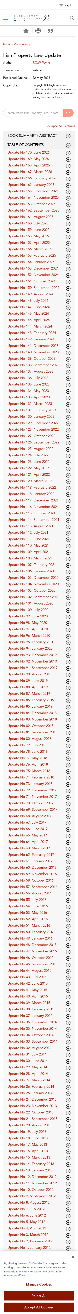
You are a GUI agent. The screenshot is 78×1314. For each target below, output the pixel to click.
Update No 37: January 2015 (29, 1016)
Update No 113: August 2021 (30, 526)
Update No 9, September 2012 (31, 1196)
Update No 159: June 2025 (28, 230)
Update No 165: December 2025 (32, 191)
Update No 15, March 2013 (28, 1157)
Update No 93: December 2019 (32, 655)
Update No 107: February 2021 (31, 565)
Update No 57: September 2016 (32, 887)
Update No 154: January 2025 (30, 262)
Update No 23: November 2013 (32, 1106)
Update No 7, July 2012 (26, 1209)
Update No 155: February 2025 (31, 255)
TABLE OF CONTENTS (25, 145)
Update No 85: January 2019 (29, 706)
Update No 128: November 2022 (33, 429)
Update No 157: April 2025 (28, 242)
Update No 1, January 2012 (29, 1247)
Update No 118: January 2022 (30, 494)
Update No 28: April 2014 (27, 1073)
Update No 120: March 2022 (29, 481)
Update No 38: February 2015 (30, 1009)
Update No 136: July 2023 (27, 378)
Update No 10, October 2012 (30, 1189)
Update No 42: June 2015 (27, 983)
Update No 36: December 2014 (32, 1022)
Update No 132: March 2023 (29, 403)
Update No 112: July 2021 (27, 532)
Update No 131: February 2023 (31, 410)
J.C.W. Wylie (41, 62)
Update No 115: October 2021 (31, 513)
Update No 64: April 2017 (27, 842)
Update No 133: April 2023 (28, 397)
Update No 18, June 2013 (27, 1138)
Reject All (39, 1296)
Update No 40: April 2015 (27, 996)
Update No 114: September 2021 (33, 519)
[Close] (73, 1257)
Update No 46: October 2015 (30, 958)
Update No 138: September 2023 (33, 365)
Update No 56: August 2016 (29, 893)
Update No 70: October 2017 (30, 803)
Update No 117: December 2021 (32, 500)
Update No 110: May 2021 (28, 545)
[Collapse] (68, 136)
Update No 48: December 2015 (32, 945)
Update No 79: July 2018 (26, 745)
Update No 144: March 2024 (29, 326)
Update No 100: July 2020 (27, 610)
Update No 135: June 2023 (28, 384)
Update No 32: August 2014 (29, 1048)
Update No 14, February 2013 (30, 1164)
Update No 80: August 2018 (29, 738)
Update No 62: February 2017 (30, 854)
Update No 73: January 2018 (29, 784)
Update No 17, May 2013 (27, 1144)
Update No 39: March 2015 (28, 1003)
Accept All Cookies (39, 1307)
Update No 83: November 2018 (32, 719)
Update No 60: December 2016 (32, 867)
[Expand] (68, 145)
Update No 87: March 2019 (28, 693)
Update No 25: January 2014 (29, 1093)
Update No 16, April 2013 (27, 1151)
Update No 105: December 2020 (32, 577)
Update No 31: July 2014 (26, 1054)
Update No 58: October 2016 (30, 880)
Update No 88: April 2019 (27, 687)
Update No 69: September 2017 (32, 809)
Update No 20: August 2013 (29, 1125)
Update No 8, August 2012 (28, 1202)
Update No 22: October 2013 (30, 1112)
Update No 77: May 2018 (27, 758)
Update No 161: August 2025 (30, 217)
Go (68, 113)
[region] (39, 1282)
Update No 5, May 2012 (26, 1222)
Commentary (22, 44)
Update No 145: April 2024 (28, 320)
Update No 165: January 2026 (30, 184)
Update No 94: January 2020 (29, 648)
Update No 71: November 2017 (32, 796)
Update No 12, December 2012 (32, 1177)
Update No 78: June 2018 (27, 751)
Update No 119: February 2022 (31, 487)
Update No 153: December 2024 (32, 268)
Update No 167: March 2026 (29, 172)
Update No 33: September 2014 (32, 1041)
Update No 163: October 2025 (31, 204)
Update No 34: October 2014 (30, 1035)
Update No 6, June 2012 (26, 1215)
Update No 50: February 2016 (30, 932)
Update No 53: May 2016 (27, 912)
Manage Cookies (39, 1284)
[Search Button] (72, 18)
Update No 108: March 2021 (29, 558)
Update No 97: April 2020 (27, 629)
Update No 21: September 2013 (32, 1119)
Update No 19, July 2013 (26, 1131)
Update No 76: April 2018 (27, 764)
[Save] (26, 30)
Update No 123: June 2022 (28, 461)
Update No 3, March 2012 (27, 1235)
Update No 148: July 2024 (27, 300)
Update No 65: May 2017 (27, 835)
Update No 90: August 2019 (29, 674)
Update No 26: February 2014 (30, 1086)
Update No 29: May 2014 (27, 1067)
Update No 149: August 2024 (30, 294)
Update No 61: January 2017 (29, 861)
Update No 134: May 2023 (28, 391)
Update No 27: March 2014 (28, 1080)
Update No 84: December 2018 (32, 713)
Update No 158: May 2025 (28, 236)
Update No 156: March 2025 (29, 249)
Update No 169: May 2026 (28, 159)
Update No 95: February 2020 (30, 642)
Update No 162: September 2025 (33, 210)
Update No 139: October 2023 (31, 358)
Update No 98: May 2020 (27, 623)
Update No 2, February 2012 (29, 1241)
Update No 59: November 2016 (32, 874)
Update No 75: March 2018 (28, 771)
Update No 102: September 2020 (33, 597)
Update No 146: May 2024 (28, 313)
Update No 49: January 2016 (29, 938)
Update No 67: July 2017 (26, 822)
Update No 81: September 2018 (32, 732)
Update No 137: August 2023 (30, 371)
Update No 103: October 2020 (31, 590)
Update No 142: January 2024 (30, 339)
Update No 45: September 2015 (32, 964)
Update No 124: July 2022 (27, 455)
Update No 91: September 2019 (32, 668)
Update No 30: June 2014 (27, 1061)
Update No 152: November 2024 (33, 275)
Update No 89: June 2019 (27, 681)
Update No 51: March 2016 (28, 925)
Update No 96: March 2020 (28, 635)
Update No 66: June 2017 (27, 829)
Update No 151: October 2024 (31, 281)
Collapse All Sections (60, 126)
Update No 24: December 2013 (32, 1099)
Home (6, 44)
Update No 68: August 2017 (29, 816)
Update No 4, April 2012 (26, 1228)
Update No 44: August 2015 (29, 970)
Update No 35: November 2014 (32, 1028)
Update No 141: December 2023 (32, 346)
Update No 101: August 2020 (30, 603)
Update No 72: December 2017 (32, 790)
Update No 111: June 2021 (28, 539)
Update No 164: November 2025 (33, 197)
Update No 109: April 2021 (28, 552)
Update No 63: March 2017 (28, 848)
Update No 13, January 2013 (29, 1170)
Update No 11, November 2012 (32, 1183)
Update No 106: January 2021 (30, 571)
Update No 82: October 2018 (30, 726)
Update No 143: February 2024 (31, 333)
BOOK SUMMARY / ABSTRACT (32, 135)
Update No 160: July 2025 (27, 223)
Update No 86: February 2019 (30, 700)
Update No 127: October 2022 (31, 436)
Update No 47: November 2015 (32, 951)
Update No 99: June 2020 (27, 616)
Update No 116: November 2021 (33, 507)
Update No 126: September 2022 (33, 442)
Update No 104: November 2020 (33, 584)
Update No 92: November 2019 (32, 661)
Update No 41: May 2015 (27, 990)
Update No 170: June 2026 (28, 152)
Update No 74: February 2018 (30, 777)
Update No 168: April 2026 (28, 165)
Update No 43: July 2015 (26, 977)
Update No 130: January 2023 (30, 416)
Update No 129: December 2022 (32, 423)
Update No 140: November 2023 (33, 352)
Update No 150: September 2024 (33, 288)
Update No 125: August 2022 (30, 449)
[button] (38, 30)
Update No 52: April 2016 (27, 919)
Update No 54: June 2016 (27, 906)
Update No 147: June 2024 (28, 307)
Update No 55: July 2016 (26, 900)
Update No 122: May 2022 (28, 468)
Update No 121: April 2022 (28, 474)
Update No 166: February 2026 (31, 178)
